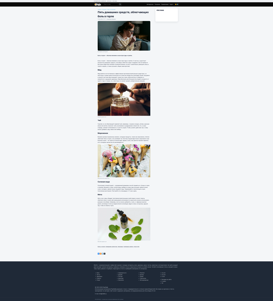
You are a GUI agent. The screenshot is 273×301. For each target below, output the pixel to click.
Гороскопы (143, 278)
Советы (99, 278)
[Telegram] (102, 254)
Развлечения (164, 4)
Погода (120, 276)
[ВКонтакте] (98, 254)
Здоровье (99, 276)
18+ (163, 283)
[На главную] (97, 4)
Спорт (98, 280)
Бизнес (142, 274)
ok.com (164, 274)
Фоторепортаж (144, 280)
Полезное (157, 4)
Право (141, 276)
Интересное (150, 4)
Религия (142, 273)
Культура (120, 278)
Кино (98, 273)
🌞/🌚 (176, 4)
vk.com (163, 273)
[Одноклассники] (100, 254)
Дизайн (120, 274)
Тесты (98, 274)
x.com (163, 276)
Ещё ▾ (171, 4)
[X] (104, 254)
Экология (121, 280)
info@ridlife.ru (103, 293)
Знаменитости (122, 273)
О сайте (164, 281)
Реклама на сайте (166, 279)
